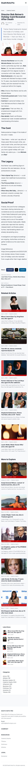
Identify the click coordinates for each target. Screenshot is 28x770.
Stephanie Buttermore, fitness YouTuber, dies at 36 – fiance (16, 654)
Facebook (10, 269)
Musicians (6, 686)
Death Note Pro (7, 3)
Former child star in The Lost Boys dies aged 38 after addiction (15, 647)
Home (2, 10)
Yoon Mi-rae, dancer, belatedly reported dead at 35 (15, 639)
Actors (5, 676)
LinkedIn (22, 269)
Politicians (6, 688)
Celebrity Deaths (11, 10)
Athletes (5, 678)
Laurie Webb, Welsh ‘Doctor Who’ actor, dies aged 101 (16, 661)
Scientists (6, 690)
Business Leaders (8, 680)
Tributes (5, 692)
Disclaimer (4, 756)
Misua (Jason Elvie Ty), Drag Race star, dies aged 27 (16, 631)
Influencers (6, 684)
